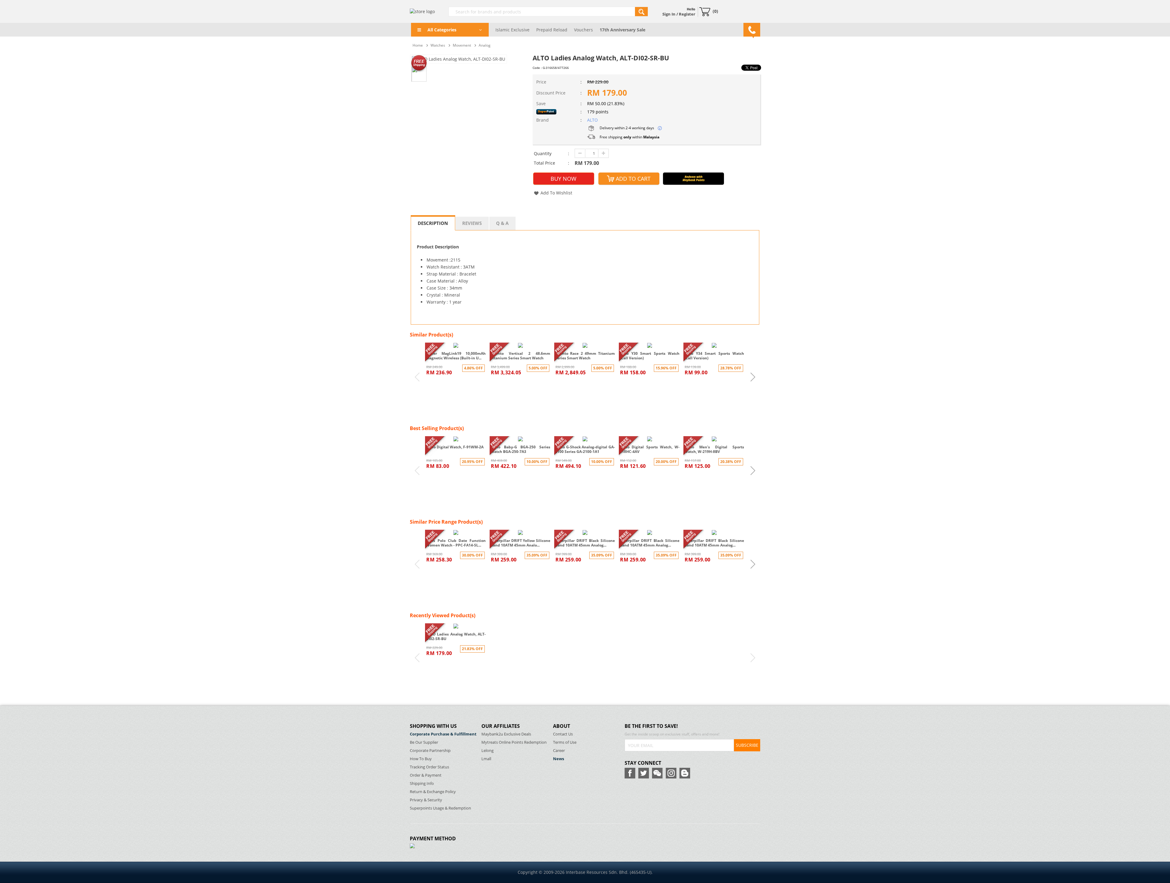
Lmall (486, 758)
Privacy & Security (426, 800)
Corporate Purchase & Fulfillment (443, 734)
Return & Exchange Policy (433, 791)
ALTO (592, 120)
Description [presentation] (433, 223)
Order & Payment (425, 775)
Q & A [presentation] (502, 223)
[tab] (433, 222)
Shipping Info (422, 783)
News (558, 758)
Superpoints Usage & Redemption (440, 808)
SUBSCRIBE (747, 745)
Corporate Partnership (430, 750)
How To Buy (421, 758)
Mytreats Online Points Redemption (514, 742)
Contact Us (563, 734)
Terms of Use (564, 742)
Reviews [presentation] (472, 223)
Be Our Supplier (424, 742)
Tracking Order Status (429, 767)
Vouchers (583, 30)
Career (559, 750)
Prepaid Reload (551, 30)
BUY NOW (563, 178)
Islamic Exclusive (512, 30)
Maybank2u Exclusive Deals (506, 734)
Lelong (487, 750)
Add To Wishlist (556, 193)
